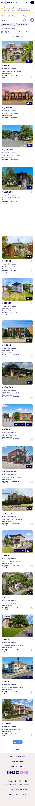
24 (30, 256)
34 (30, 61)
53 (30, 551)
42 (30, 424)
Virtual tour (17, 424)
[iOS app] (22, 772)
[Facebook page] (13, 772)
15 (30, 635)
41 (30, 508)
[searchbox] (16, 16)
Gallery (2, 31)
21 (30, 593)
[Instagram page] (9, 772)
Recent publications (25, 32)
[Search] (27, 2)
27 (30, 340)
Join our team (18, 762)
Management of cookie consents (17, 794)
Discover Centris (17, 757)
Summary (9, 31)
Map (6, 31)
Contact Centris (17, 767)
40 (30, 466)
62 (30, 298)
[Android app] (26, 772)
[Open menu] (2, 2)
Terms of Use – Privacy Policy (17, 789)
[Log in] (32, 2)
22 (30, 677)
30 (30, 719)
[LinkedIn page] (17, 772)
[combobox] (17, 16)
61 (30, 103)
